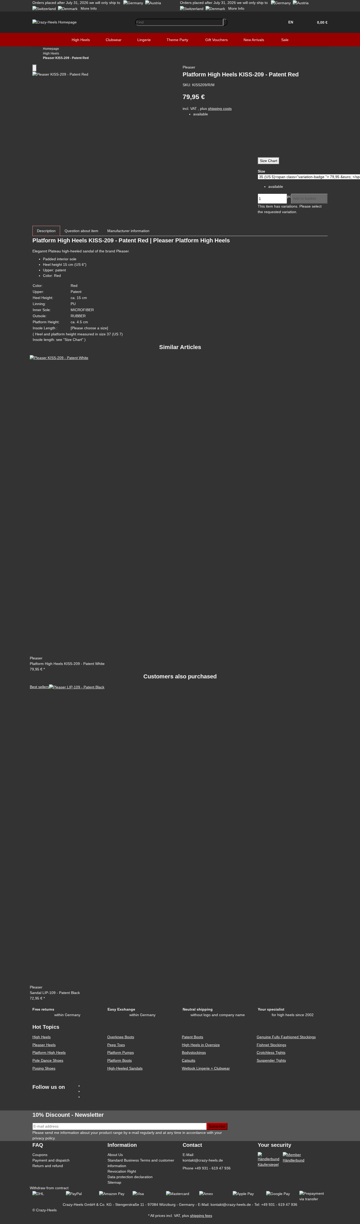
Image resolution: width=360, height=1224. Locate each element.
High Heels (41, 1037)
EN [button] (291, 22)
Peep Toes (116, 1045)
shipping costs (220, 108)
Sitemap (114, 1182)
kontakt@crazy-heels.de (203, 1160)
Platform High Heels (49, 1052)
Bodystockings (194, 1052)
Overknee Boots (120, 1037)
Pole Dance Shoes (47, 1060)
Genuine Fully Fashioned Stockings (286, 1037)
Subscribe (217, 1126)
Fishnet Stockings (271, 1045)
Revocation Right (122, 1171)
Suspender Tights (271, 1060)
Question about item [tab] (81, 231)
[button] (320, 22)
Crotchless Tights (271, 1052)
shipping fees (201, 1215)
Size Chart (268, 161)
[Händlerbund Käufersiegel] (268, 1159)
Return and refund (47, 1166)
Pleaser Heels (44, 1045)
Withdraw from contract (49, 1188)
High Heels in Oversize (201, 1045)
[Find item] (225, 22)
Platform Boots (119, 1060)
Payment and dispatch (51, 1160)
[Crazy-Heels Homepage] (54, 22)
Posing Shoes (43, 1068)
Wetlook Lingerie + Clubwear (206, 1068)
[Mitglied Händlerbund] (293, 1157)
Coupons (39, 1155)
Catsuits (188, 1060)
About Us (115, 1155)
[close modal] (34, 68)
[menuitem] (81, 39)
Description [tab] (46, 231)
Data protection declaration (130, 1177)
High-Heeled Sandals (125, 1068)
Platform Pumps (120, 1052)
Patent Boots (192, 1037)
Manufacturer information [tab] (128, 231)
